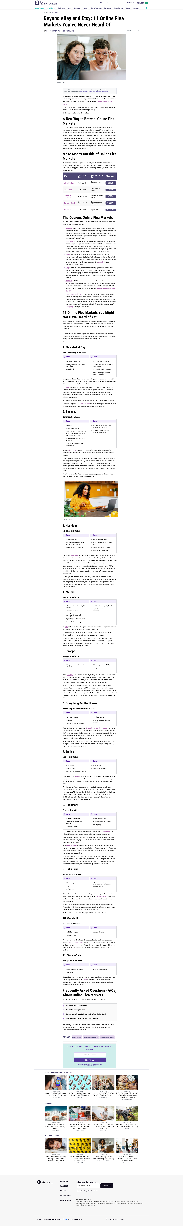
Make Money (39, 8)
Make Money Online (91, 1037)
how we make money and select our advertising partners (94, 91)
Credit (86, 8)
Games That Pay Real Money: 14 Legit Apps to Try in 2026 (55, 1094)
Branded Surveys (67, 196)
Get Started (110, 189)
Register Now (111, 209)
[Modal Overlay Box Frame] (89, 1056)
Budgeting (61, 8)
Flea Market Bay (83, 404)
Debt (69, 8)
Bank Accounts (96, 8)
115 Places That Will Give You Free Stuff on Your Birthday (103, 1094)
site (66, 627)
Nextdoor (74, 555)
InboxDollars (69, 183)
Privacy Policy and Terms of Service (49, 1219)
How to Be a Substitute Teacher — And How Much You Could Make (127, 1159)
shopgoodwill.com (76, 942)
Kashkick (67, 210)
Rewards (142, 3)
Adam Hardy (51, 31)
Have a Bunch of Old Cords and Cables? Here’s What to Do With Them (80, 1159)
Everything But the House (96, 728)
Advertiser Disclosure (106, 3)
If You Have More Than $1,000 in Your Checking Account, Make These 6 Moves (127, 1095)
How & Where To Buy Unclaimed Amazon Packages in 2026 (56, 1126)
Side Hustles (76, 1037)
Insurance (135, 8)
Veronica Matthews (65, 31)
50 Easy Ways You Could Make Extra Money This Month (80, 1094)
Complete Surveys (111, 183)
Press (63, 1191)
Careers (64, 1186)
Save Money (51, 8)
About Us (64, 1181)
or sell (100, 262)
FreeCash (68, 190)
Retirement (77, 8)
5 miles (78, 776)
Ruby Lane (101, 896)
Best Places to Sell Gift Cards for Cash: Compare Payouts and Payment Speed (79, 1126)
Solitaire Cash (69, 203)
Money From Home (107, 1037)
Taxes (128, 8)
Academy (130, 3)
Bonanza (72, 450)
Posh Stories (71, 846)
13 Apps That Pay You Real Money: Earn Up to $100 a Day (103, 1158)
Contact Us (65, 1200)
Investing (107, 8)
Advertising (65, 1195)
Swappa (70, 675)
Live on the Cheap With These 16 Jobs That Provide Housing (127, 1125)
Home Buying (118, 8)
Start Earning (110, 196)
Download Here (110, 203)
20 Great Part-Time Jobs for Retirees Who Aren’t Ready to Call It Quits (103, 1126)
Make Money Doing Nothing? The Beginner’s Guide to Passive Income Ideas (55, 1159)
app (67, 387)
